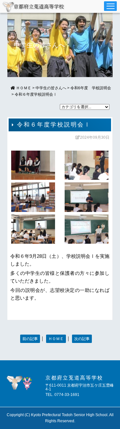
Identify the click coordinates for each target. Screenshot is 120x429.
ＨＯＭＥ (56, 339)
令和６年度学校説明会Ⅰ (36, 94)
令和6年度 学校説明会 (90, 88)
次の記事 (82, 339)
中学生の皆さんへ (51, 88)
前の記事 (30, 339)
